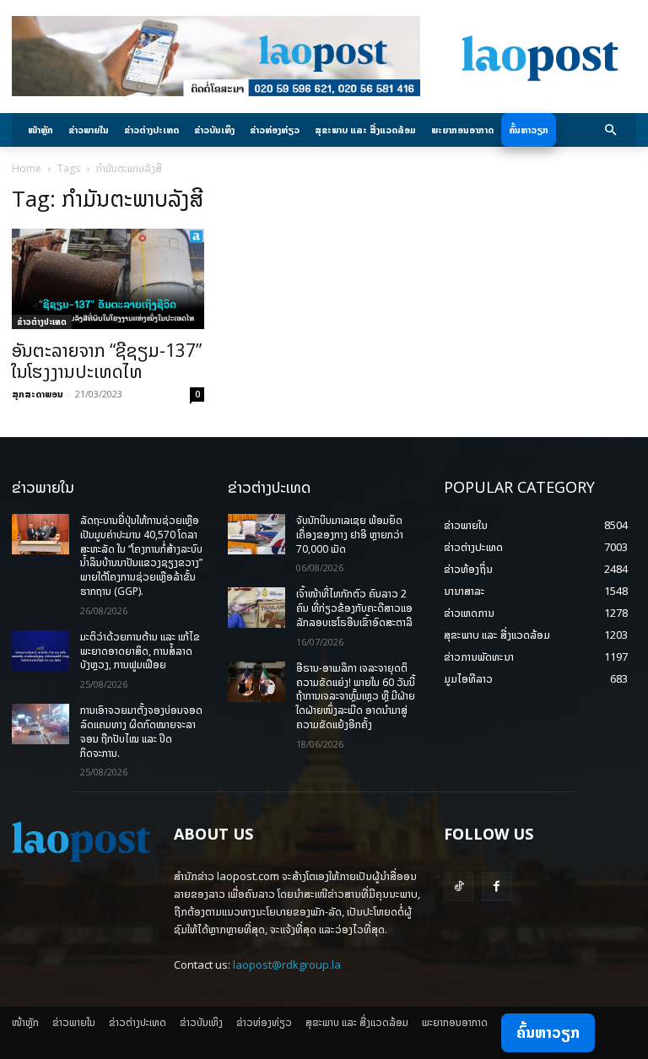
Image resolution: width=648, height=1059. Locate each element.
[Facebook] (496, 886)
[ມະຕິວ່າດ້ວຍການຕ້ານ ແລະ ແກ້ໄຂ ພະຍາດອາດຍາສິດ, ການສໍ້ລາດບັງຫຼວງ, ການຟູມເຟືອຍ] (40, 650)
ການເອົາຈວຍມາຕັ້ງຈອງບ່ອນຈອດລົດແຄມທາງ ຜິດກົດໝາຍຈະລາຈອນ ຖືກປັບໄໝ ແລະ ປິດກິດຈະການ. (141, 731)
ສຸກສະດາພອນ (37, 393)
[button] (611, 130)
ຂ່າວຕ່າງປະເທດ (42, 321)
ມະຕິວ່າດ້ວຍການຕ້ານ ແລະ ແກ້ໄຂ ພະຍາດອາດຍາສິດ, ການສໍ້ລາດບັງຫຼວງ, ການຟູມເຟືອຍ (140, 651)
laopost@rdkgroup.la (287, 964)
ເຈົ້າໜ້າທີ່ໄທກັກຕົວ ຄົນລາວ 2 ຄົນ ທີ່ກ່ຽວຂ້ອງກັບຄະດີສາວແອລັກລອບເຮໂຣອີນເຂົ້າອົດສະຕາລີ (354, 607)
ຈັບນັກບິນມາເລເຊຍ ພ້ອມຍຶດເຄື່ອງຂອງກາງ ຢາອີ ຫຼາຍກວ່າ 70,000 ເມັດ (349, 534)
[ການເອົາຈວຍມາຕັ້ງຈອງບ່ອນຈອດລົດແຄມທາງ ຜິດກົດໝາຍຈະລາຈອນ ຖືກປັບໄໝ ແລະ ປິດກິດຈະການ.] (40, 724)
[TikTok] (458, 886)
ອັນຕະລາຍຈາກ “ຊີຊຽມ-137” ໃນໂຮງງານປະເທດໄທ (107, 360)
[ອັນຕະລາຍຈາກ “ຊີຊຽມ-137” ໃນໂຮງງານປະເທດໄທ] (108, 279)
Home (26, 168)
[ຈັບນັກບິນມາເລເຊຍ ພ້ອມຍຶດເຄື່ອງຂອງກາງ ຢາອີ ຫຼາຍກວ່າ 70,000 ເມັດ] (256, 534)
